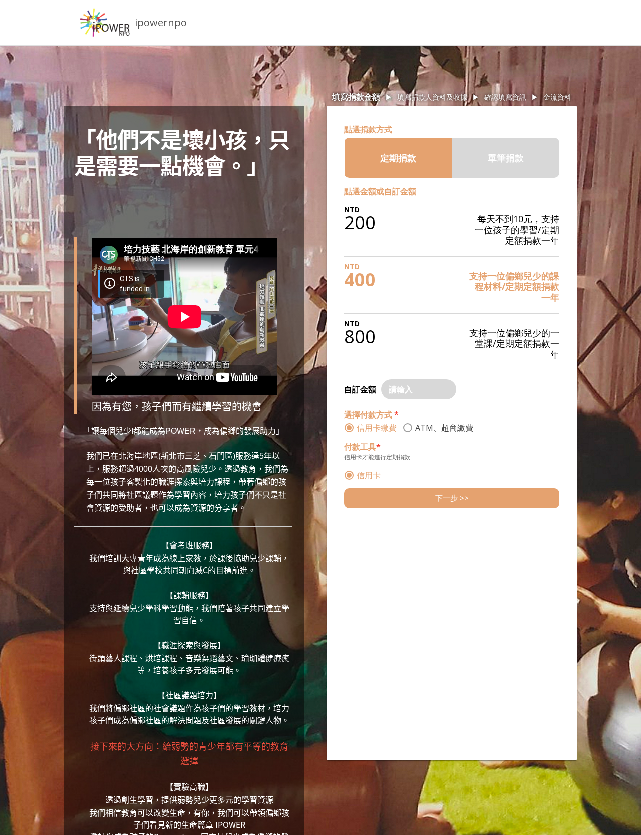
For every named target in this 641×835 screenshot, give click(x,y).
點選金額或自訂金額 (380, 191)
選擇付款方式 (371, 414)
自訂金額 (360, 389)
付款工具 (362, 446)
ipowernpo (161, 22)
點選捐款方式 (368, 129)
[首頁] (105, 23)
